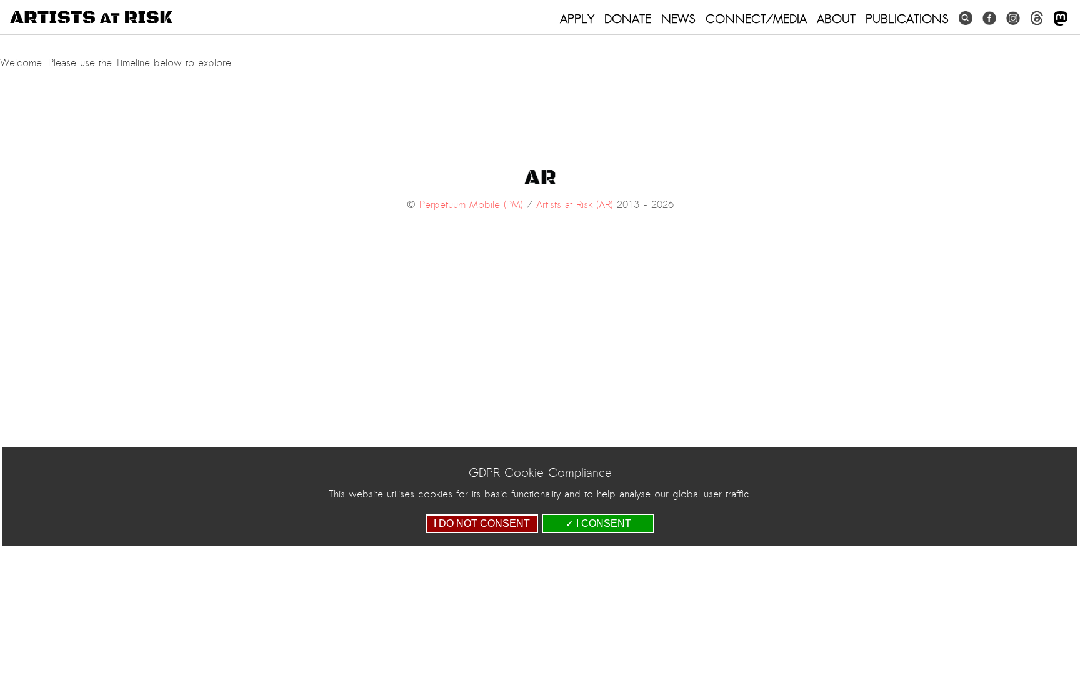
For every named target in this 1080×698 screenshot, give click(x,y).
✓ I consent (598, 523)
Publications (907, 18)
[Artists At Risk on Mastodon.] (1060, 19)
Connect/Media (756, 18)
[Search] (965, 18)
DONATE (627, 18)
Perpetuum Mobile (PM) (471, 204)
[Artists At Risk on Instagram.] (1013, 18)
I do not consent (482, 523)
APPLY (577, 18)
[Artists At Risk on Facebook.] (989, 18)
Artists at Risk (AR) (574, 204)
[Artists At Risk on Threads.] (1037, 18)
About (836, 18)
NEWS (678, 18)
